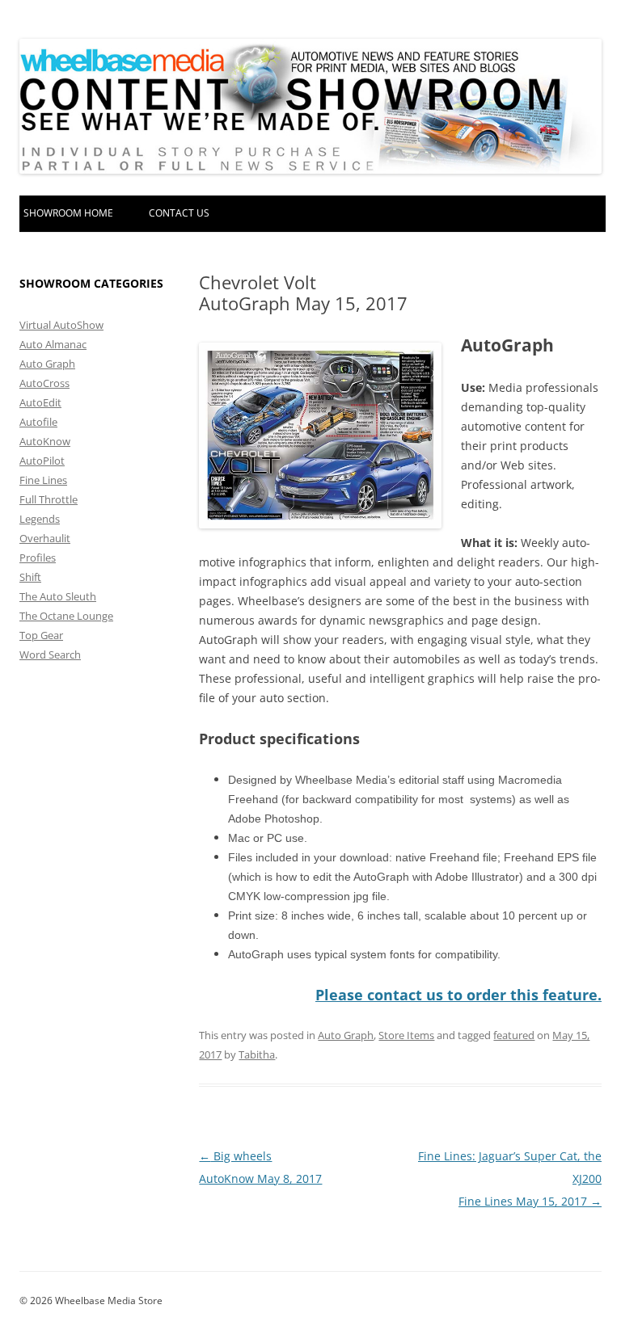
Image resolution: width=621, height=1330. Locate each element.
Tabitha (257, 1054)
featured (513, 1035)
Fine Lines (43, 480)
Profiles (37, 557)
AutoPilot (42, 460)
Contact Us (179, 213)
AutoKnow (44, 441)
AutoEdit (40, 402)
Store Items (406, 1035)
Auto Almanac (53, 344)
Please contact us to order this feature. (458, 994)
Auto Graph (346, 1035)
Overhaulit (44, 538)
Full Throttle (48, 499)
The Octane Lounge (66, 615)
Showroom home (68, 213)
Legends (39, 518)
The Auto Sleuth (57, 596)
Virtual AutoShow (61, 325)
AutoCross (44, 383)
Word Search (50, 654)
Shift (30, 577)
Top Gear (41, 635)
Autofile (38, 422)
